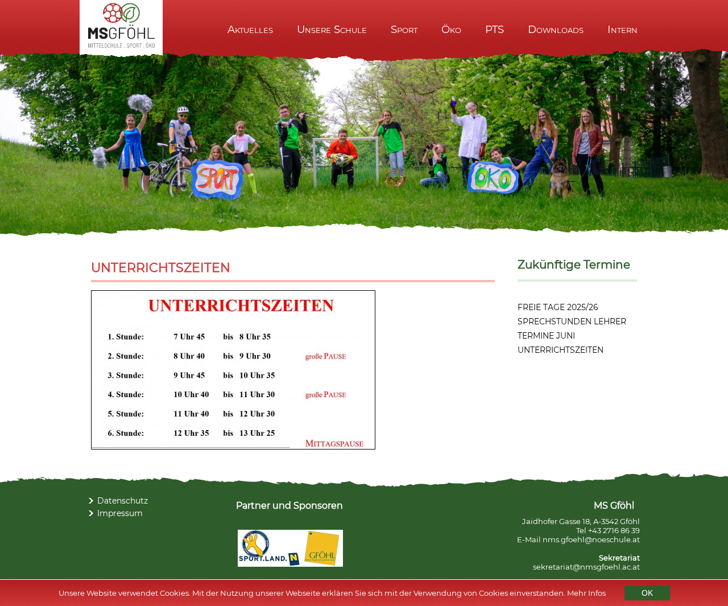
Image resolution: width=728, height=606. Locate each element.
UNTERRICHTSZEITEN (560, 350)
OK (647, 592)
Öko (451, 29)
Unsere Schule (332, 29)
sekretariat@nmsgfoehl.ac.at (586, 566)
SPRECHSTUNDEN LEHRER (572, 321)
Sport (404, 29)
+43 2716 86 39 (614, 530)
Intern (622, 29)
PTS (494, 29)
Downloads (556, 29)
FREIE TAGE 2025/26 (558, 307)
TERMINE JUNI (546, 336)
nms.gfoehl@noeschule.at (591, 539)
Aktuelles (250, 29)
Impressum (120, 513)
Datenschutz (122, 501)
